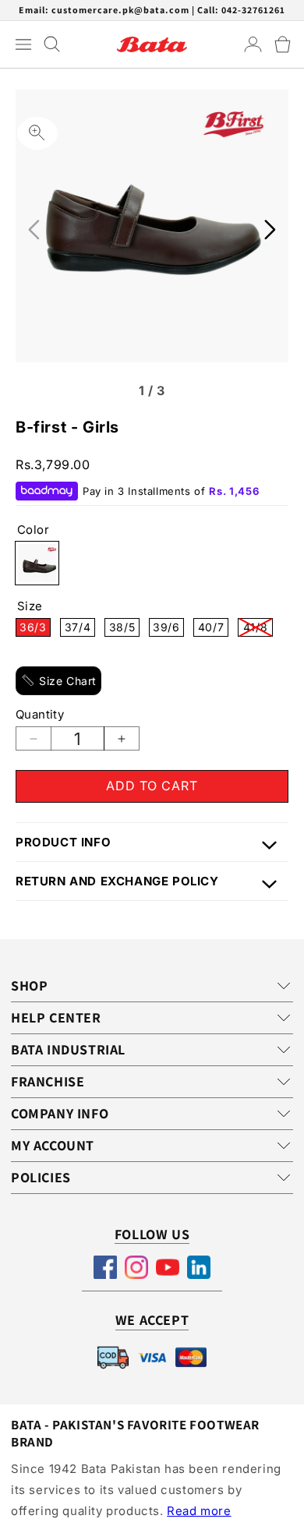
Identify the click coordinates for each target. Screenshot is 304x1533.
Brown (37, 563)
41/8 (258, 628)
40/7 (213, 628)
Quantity (40, 714)
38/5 (124, 628)
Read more (199, 1510)
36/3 (35, 628)
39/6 (168, 628)
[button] (283, 44)
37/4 (80, 628)
